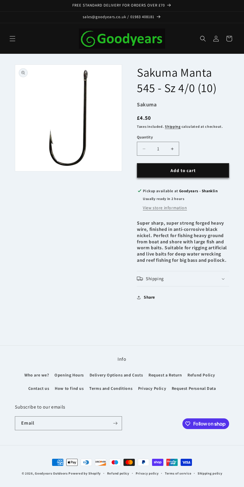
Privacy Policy (152, 388)
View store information (165, 207)
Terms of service (178, 473)
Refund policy (118, 473)
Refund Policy (201, 375)
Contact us (38, 388)
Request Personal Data (194, 388)
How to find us (69, 388)
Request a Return (165, 375)
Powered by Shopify (84, 473)
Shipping (173, 126)
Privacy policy (147, 473)
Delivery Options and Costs (116, 375)
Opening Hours (69, 375)
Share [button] (149, 297)
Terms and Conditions (110, 388)
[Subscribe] (115, 423)
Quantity (145, 137)
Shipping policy (210, 473)
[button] (12, 38)
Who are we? (36, 375)
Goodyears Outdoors (51, 473)
